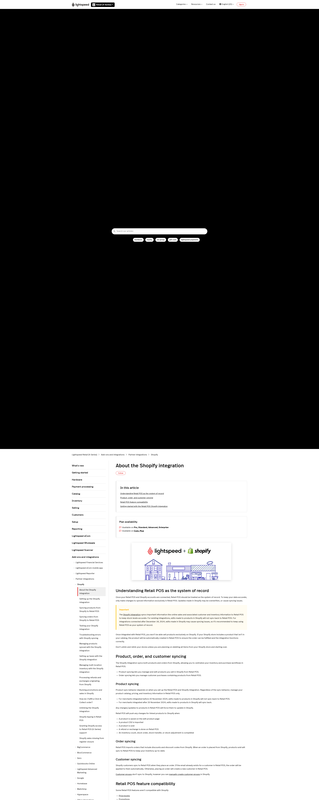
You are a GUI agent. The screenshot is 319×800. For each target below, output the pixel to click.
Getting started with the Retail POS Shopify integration (144, 506)
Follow (120, 473)
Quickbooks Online (86, 764)
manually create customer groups (184, 774)
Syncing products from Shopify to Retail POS (89, 609)
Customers (77, 515)
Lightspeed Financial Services (89, 562)
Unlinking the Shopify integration (89, 709)
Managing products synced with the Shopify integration (90, 647)
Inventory (77, 501)
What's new (78, 466)
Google (80, 778)
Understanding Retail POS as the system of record (142, 494)
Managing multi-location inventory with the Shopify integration (91, 668)
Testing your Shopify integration (88, 627)
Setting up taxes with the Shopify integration (90, 658)
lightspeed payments (189, 240)
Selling (75, 508)
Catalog (76, 494)
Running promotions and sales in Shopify (90, 691)
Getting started (80, 473)
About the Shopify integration (87, 591)
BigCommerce (83, 747)
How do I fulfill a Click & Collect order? (90, 700)
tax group (161, 240)
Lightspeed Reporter (85, 573)
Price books (124, 796)
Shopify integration (132, 615)
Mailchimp (82, 789)
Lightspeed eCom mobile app (89, 568)
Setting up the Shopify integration (89, 600)
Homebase (82, 784)
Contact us (211, 4)
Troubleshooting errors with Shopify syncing (90, 636)
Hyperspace (82, 795)
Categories (181, 4)
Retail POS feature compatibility (134, 502)
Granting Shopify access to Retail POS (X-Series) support (90, 729)
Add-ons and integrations (112, 455)
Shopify (154, 455)
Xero (79, 758)
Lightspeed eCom (81, 536)
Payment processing (82, 487)
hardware (138, 240)
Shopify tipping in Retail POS (90, 718)
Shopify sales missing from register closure (91, 740)
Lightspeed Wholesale (83, 543)
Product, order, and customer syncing (136, 498)
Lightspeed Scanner (82, 550)
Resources (196, 4)
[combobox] (159, 231)
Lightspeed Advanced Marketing (87, 771)
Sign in (241, 4)
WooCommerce (84, 753)
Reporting (77, 529)
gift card (172, 240)
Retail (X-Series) (103, 5)
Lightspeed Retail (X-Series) (84, 455)
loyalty (149, 240)
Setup (75, 522)
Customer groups (124, 774)
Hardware (77, 480)
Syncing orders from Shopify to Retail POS (89, 618)
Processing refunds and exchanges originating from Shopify (90, 681)
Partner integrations (137, 455)
